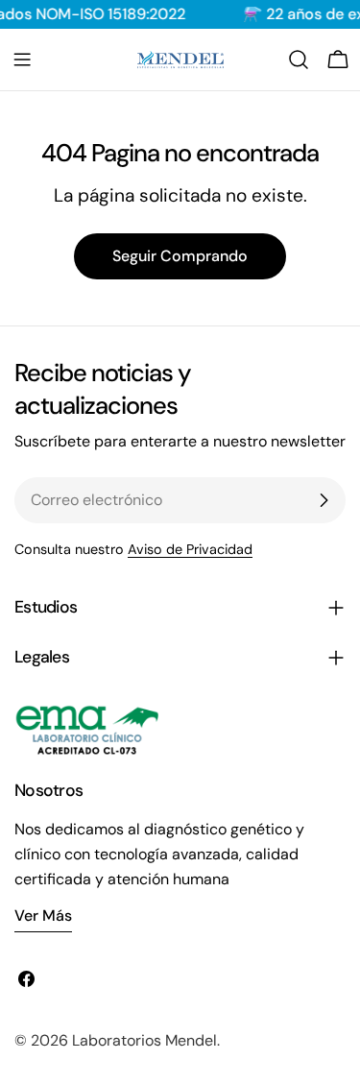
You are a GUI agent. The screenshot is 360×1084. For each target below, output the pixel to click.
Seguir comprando (180, 256)
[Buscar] (298, 59)
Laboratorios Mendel (144, 1040)
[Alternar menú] (22, 59)
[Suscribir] (323, 500)
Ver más (43, 915)
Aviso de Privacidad (190, 549)
